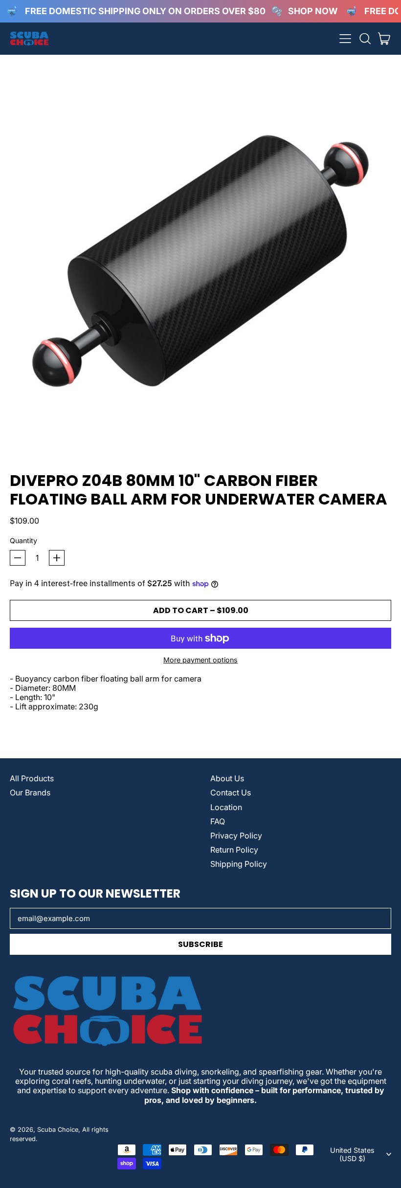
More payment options (200, 660)
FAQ (217, 821)
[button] (365, 38)
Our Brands (30, 792)
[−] (17, 558)
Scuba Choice (57, 1129)
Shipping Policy (238, 864)
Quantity (23, 540)
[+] (57, 558)
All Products (32, 778)
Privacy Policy (236, 835)
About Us (227, 778)
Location (226, 807)
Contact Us (230, 792)
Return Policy (234, 850)
